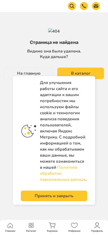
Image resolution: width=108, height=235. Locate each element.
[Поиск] (72, 6)
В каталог (80, 73)
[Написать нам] (96, 6)
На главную (28, 73)
